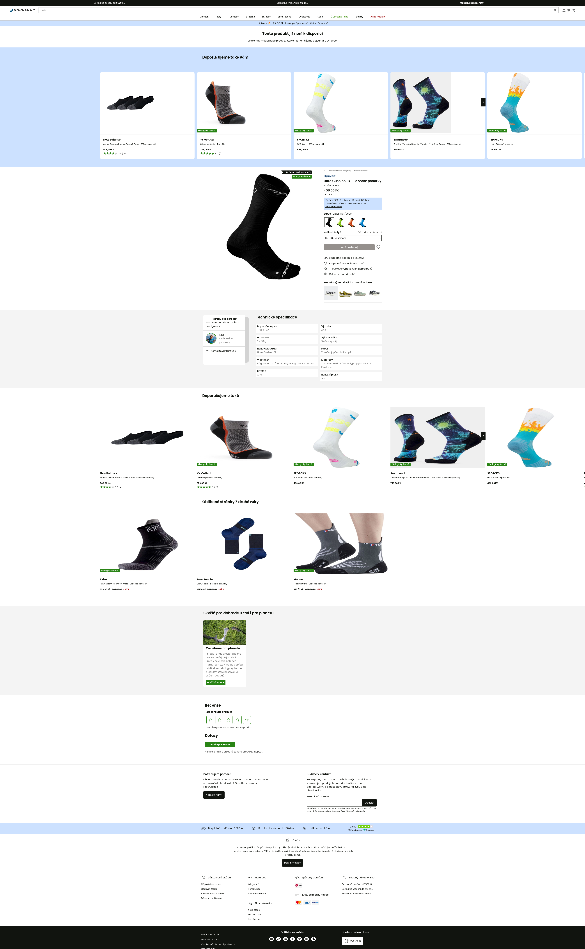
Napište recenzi (331, 185)
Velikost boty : (332, 232)
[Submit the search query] (555, 11)
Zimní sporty (284, 17)
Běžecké (250, 17)
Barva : (338, 214)
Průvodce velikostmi (370, 232)
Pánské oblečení (361, 171)
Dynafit (329, 176)
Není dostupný (349, 247)
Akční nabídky (377, 17)
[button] (263, 227)
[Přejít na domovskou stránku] (326, 171)
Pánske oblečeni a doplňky (340, 171)
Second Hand (341, 17)
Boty (218, 17)
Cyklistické (304, 17)
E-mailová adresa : (318, 796)
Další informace (333, 207)
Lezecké (266, 17)
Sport (320, 17)
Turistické (234, 17)
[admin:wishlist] (378, 247)
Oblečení (204, 17)
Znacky (359, 17)
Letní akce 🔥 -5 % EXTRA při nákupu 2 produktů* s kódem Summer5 (292, 23)
